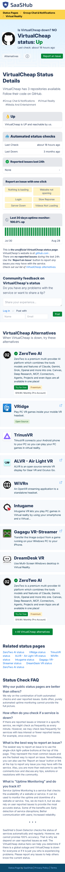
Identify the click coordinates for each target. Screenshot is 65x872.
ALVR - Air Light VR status (30, 655)
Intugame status (24, 659)
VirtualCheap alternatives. (41, 266)
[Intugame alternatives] (7, 507)
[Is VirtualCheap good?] (27, 56)
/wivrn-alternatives (14, 479)
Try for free (21, 387)
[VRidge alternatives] (7, 408)
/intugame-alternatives (16, 502)
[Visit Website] (61, 405)
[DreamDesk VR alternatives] (7, 559)
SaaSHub (28, 867)
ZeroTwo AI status (13, 652)
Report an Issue (52, 56)
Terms (53, 867)
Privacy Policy (41, 867)
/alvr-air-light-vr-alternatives (19, 457)
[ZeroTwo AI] (7, 355)
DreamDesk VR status (39, 663)
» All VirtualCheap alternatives (32, 631)
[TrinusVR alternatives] (7, 436)
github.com (42, 253)
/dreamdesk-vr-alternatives (19, 554)
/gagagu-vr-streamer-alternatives (22, 528)
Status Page (14, 867)
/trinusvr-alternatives (15, 431)
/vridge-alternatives (14, 402)
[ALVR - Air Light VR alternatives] (7, 462)
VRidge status (37, 652)
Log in (7, 310)
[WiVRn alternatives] (7, 485)
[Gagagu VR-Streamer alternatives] (7, 533)
